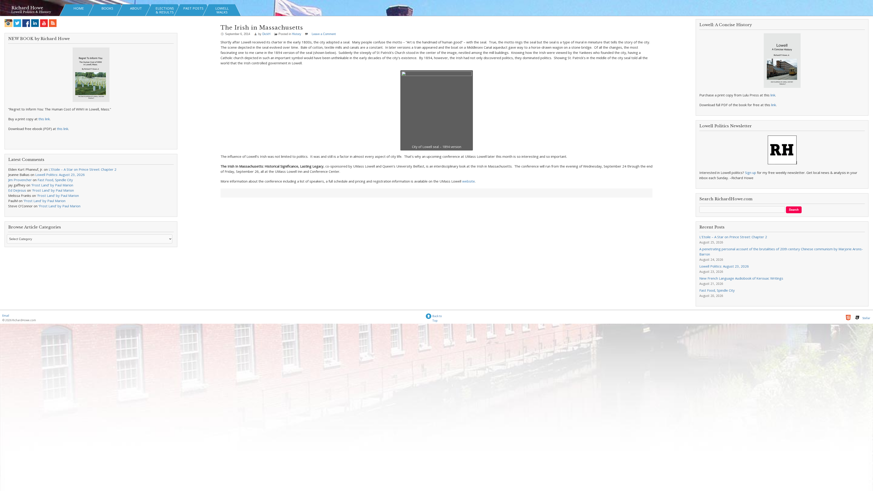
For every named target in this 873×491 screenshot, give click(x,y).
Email (5, 316)
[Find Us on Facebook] (26, 23)
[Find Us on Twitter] (17, 23)
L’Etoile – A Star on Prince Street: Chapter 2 (82, 169)
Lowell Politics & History (31, 12)
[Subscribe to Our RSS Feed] (53, 23)
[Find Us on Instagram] (9, 23)
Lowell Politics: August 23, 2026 (60, 174)
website (468, 181)
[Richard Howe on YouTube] (44, 23)
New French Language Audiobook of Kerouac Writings (741, 278)
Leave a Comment (324, 34)
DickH (266, 34)
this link (44, 119)
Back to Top (437, 316)
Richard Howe (27, 7)
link (772, 95)
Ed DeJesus (17, 190)
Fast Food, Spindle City (55, 180)
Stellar (866, 318)
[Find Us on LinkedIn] (35, 23)
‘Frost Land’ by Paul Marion (52, 185)
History (296, 34)
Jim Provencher (20, 180)
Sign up (750, 172)
